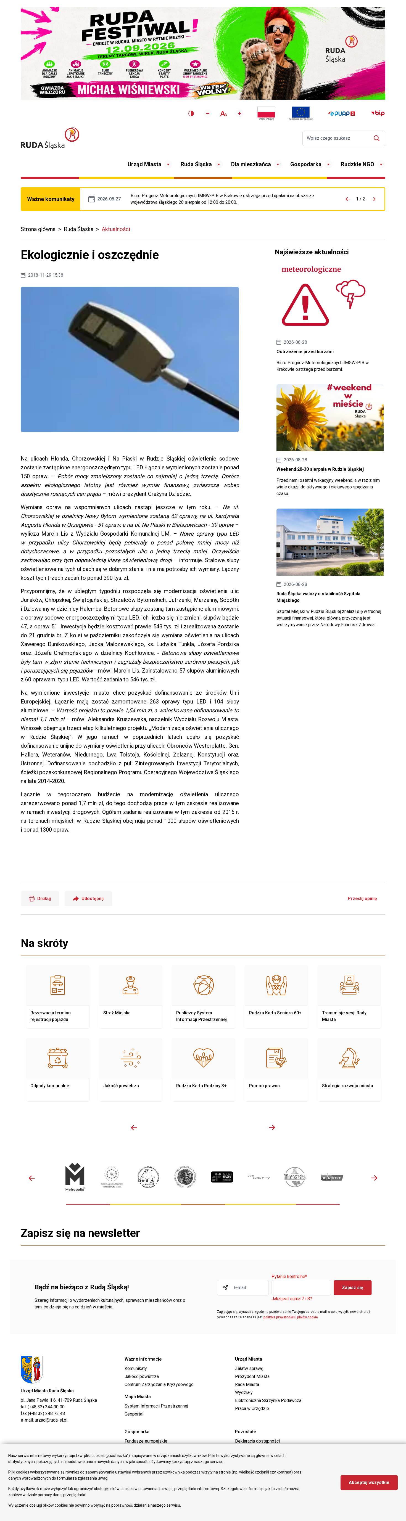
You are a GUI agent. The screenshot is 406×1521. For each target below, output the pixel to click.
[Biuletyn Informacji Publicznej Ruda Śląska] (377, 113)
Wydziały (244, 1392)
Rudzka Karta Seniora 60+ (276, 997)
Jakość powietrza (130, 1070)
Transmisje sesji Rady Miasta (349, 997)
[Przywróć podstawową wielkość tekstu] (223, 113)
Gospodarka (305, 164)
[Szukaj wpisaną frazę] (378, 138)
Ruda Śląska (196, 164)
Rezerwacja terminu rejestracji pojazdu (57, 997)
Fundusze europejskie (146, 1441)
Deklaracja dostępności (257, 1441)
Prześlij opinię (362, 898)
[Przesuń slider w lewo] (134, 1128)
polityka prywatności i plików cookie (290, 1317)
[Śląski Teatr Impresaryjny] (222, 1177)
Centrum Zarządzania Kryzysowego (159, 1384)
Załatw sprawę (249, 1368)
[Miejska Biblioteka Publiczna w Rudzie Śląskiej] (185, 1177)
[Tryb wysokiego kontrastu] (191, 113)
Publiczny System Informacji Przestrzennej (203, 997)
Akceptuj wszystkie (369, 1482)
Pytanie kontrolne (289, 1277)
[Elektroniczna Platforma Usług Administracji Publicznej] (341, 113)
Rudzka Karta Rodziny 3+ (203, 1070)
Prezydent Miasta (252, 1376)
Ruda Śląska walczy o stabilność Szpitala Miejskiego (330, 568)
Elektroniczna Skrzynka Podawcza (268, 1400)
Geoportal (134, 1414)
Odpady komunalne (57, 1070)
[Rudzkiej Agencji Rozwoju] (112, 1177)
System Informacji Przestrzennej (156, 1406)
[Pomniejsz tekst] (208, 113)
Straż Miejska (130, 997)
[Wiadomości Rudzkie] (295, 1177)
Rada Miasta (247, 1384)
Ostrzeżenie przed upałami (229, 199)
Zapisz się (352, 1287)
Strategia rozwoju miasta (349, 1070)
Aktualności (116, 229)
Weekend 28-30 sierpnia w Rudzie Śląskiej (330, 441)
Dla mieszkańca (251, 164)
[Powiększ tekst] (239, 113)
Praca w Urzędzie (252, 1408)
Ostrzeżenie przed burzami (330, 319)
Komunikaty (136, 1368)
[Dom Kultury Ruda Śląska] (258, 1177)
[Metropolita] (75, 1177)
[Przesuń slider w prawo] (272, 1128)
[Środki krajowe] (266, 113)
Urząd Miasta (144, 164)
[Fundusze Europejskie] (301, 113)
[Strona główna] (50, 138)
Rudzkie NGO (357, 164)
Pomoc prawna (276, 1070)
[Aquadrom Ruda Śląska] (332, 1177)
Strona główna (38, 229)
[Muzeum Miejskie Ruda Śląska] (148, 1177)
